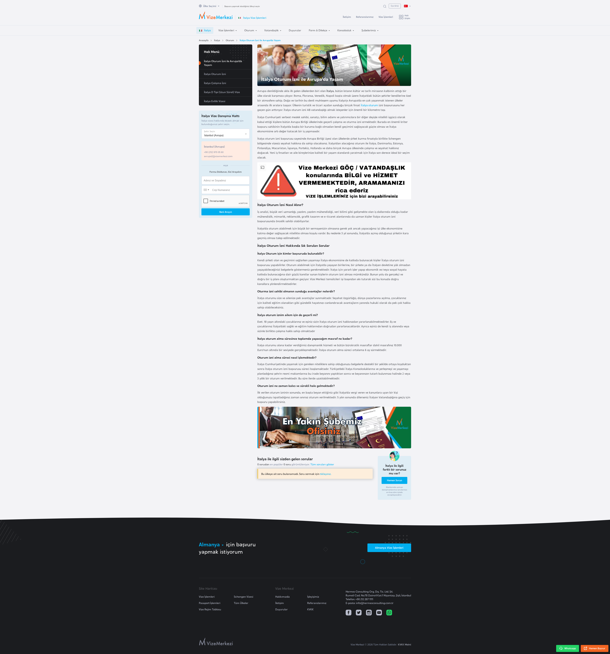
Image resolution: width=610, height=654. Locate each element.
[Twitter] (359, 613)
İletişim (347, 17)
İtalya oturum (369, 105)
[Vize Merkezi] (216, 15)
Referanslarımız (364, 17)
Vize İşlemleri (386, 17)
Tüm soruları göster (322, 464)
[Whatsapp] (389, 613)
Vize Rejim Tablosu (210, 609)
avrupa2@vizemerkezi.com (218, 156)
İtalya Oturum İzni (215, 74)
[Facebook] (348, 613)
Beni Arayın (225, 212)
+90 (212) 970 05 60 (214, 152)
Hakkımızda (282, 596)
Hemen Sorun (394, 480)
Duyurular (281, 609)
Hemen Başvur (597, 648)
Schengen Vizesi (243, 596)
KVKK (310, 609)
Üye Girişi (395, 5)
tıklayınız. (325, 474)
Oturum (230, 40)
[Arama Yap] (384, 6)
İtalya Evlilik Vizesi (214, 101)
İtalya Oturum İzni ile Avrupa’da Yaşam (260, 40)
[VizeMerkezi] (216, 641)
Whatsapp (570, 648)
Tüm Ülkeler (241, 603)
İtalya (217, 40)
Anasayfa (203, 40)
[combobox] (206, 189)
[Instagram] (369, 613)
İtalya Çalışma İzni (215, 83)
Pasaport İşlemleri (209, 603)
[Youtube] (379, 613)
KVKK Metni (404, 644)
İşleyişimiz (313, 596)
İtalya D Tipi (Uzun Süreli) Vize (222, 92)
